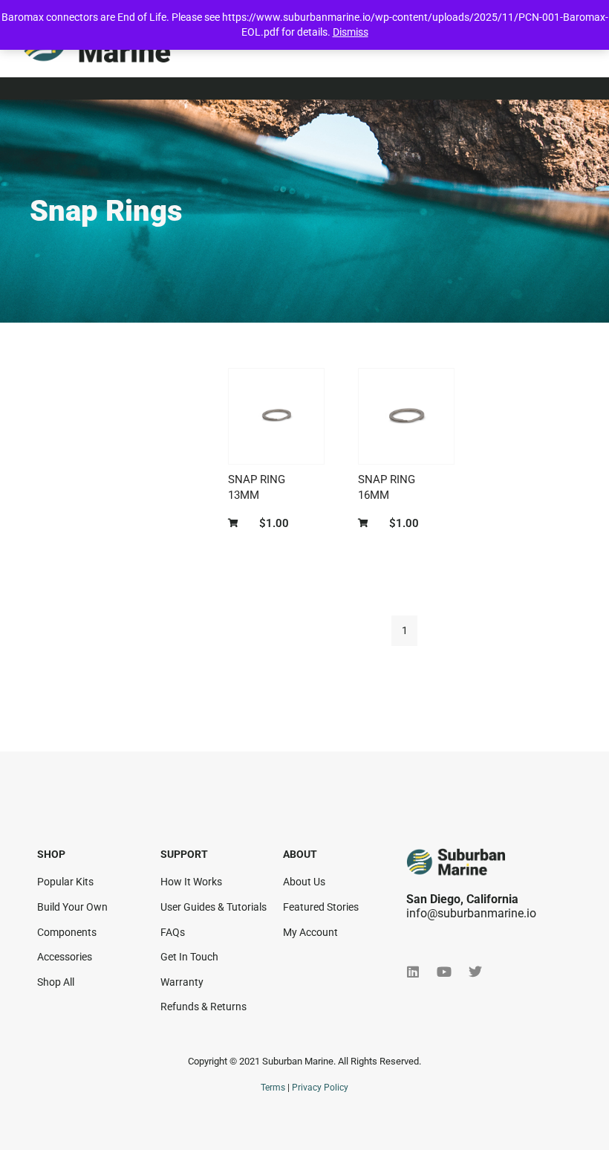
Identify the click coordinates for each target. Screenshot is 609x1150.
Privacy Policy (320, 1087)
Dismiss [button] (350, 32)
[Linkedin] (413, 971)
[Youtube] (444, 971)
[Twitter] (475, 971)
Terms (273, 1087)
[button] (236, 524)
